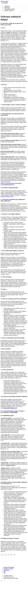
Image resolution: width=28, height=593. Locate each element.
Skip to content (4, 1)
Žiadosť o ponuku (9, 10)
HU (5, 571)
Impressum (6, 570)
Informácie (7, 6)
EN (4, 573)
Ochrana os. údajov (8, 568)
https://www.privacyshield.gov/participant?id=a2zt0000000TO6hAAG (11, 184)
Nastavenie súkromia (9, 567)
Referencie (7, 7)
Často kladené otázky (10, 9)
